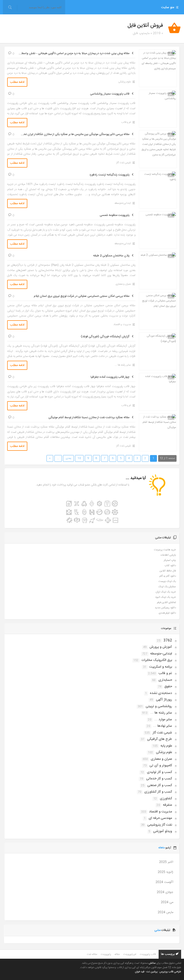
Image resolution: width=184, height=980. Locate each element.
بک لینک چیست (167, 581)
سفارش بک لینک (167, 587)
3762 (167, 640)
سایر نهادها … (162, 726)
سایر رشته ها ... (123, 365)
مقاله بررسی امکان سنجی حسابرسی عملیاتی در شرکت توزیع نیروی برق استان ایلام (81, 296)
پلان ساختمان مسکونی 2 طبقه (111, 255)
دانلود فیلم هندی (167, 613)
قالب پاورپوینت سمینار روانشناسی (109, 93)
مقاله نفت (92, 954)
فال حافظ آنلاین (168, 571)
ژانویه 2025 (165, 872)
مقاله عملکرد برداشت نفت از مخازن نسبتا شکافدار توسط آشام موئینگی (88, 417)
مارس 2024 (165, 912)
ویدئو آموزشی (162, 831)
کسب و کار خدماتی (159, 779)
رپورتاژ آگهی (164, 700)
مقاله (117, 954)
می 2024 (167, 902)
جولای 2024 (165, 892)
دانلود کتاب (170, 565)
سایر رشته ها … (161, 713)
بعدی (68, 458)
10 (79, 458)
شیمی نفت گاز (123, 163)
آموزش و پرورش (161, 647)
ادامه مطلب (17, 82)
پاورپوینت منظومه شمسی (114, 215)
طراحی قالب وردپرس (170, 972)
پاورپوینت (106, 954)
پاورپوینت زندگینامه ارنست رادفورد (109, 174)
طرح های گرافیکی (159, 739)
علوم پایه (166, 746)
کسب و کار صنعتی (159, 785)
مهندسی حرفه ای (160, 818)
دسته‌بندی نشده (161, 693)
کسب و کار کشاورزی (158, 792)
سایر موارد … (163, 719)
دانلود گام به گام (167, 576)
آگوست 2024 (164, 882)
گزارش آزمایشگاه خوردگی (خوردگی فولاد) (105, 336)
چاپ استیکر (170, 560)
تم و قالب (126, 122)
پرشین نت (151, 972)
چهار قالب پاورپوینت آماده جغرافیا (110, 377)
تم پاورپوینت (129, 954)
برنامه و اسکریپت (160, 667)
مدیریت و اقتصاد (122, 324)
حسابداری (165, 680)
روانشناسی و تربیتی (159, 706)
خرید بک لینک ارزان (166, 592)
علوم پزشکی (124, 82)
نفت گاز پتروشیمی (159, 825)
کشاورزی (166, 798)
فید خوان (139, 972)
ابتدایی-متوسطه (123, 203)
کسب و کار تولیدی (159, 772)
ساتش (152, 963)
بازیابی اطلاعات (168, 555)
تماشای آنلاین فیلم (166, 602)
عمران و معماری (123, 284)
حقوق (168, 686)
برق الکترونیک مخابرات (156, 660)
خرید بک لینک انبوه (165, 597)
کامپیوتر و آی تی (161, 765)
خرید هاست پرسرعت (165, 550)
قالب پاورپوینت (148, 954)
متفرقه (167, 805)
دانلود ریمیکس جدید (165, 608)
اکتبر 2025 (166, 862)
